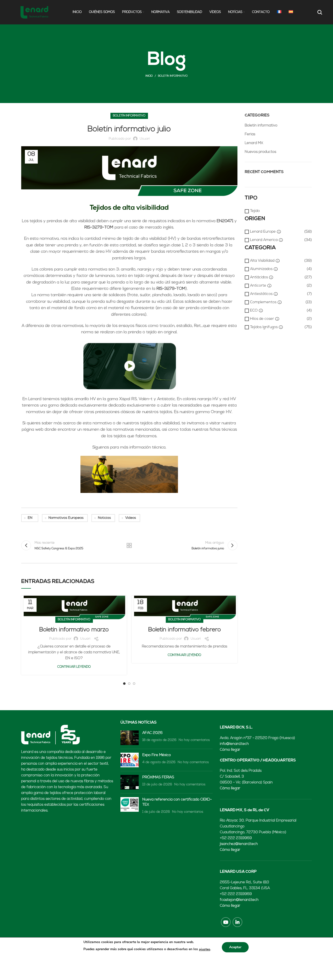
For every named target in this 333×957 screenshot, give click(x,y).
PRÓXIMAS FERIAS (158, 777)
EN (30, 518)
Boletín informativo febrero (184, 630)
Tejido (255, 211)
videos (130, 518)
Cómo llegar (230, 750)
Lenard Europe (263, 232)
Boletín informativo (173, 76)
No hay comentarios (194, 740)
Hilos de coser (262, 319)
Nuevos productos (260, 152)
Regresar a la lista (129, 545)
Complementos (263, 302)
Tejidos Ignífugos (264, 327)
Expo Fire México (156, 755)
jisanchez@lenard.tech (239, 844)
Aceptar (235, 947)
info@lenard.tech (234, 744)
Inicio (149, 76)
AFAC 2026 (152, 733)
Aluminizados (261, 269)
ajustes (204, 949)
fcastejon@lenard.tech (239, 900)
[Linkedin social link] (237, 922)
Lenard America (264, 240)
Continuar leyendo (74, 666)
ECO (254, 310)
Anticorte (258, 286)
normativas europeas (66, 518)
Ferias (250, 134)
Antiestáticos (261, 294)
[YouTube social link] (226, 922)
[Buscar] (319, 12)
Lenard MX (254, 143)
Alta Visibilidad (262, 261)
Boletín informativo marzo (74, 630)
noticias (104, 518)
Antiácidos (259, 277)
